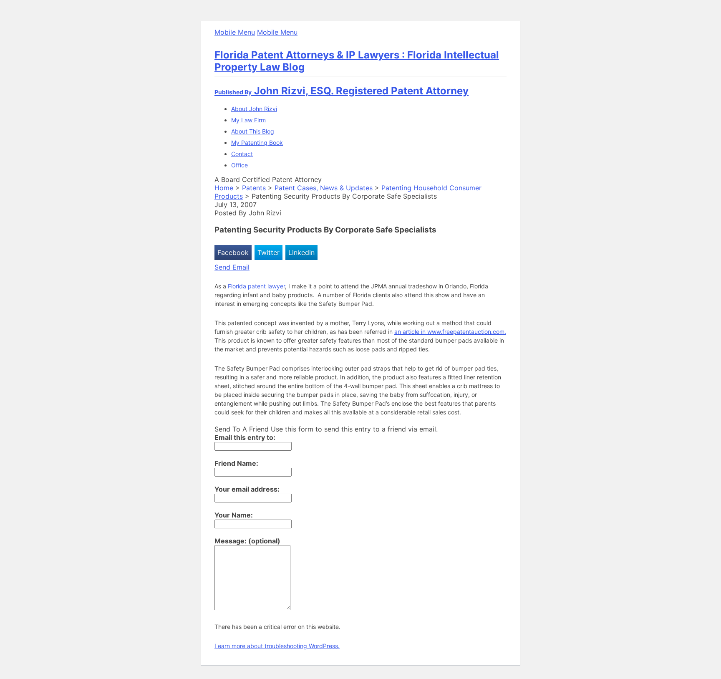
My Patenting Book (257, 142)
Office (239, 165)
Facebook (233, 252)
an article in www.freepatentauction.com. (450, 331)
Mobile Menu (234, 32)
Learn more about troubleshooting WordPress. (277, 645)
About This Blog (252, 131)
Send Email (232, 267)
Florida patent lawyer (256, 286)
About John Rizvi (254, 108)
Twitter (268, 252)
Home (223, 188)
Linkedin (301, 252)
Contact (242, 153)
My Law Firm (248, 120)
